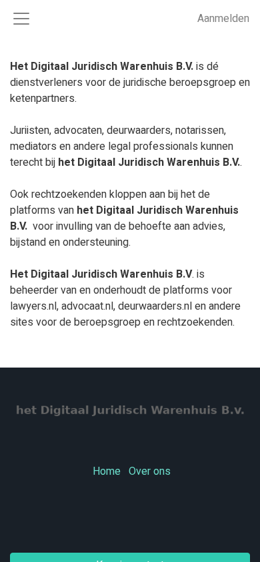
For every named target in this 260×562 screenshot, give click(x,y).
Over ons (150, 471)
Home (107, 471)
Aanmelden (223, 19)
